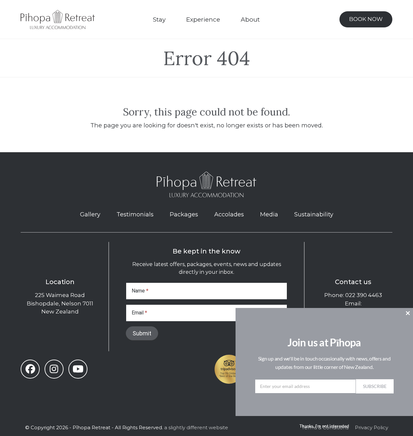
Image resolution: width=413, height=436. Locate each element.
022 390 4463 (363, 295)
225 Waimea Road (60, 295)
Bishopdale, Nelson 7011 (60, 303)
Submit (142, 333)
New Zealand (60, 311)
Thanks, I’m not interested (324, 426)
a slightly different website (196, 427)
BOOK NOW (366, 19)
